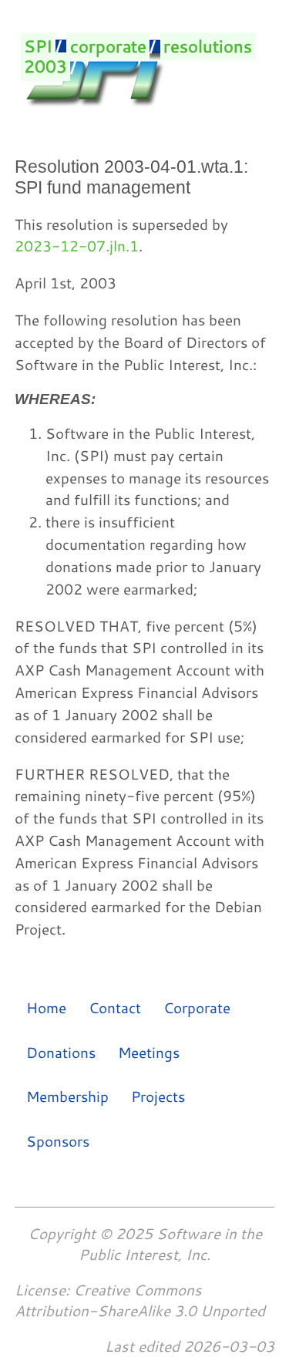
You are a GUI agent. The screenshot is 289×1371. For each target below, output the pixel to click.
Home (46, 1007)
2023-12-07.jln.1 (77, 245)
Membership (67, 1096)
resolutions (207, 46)
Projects (158, 1096)
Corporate (196, 1007)
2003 (45, 67)
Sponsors (57, 1140)
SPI (38, 46)
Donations (61, 1051)
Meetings (149, 1051)
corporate (108, 46)
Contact (115, 1007)
